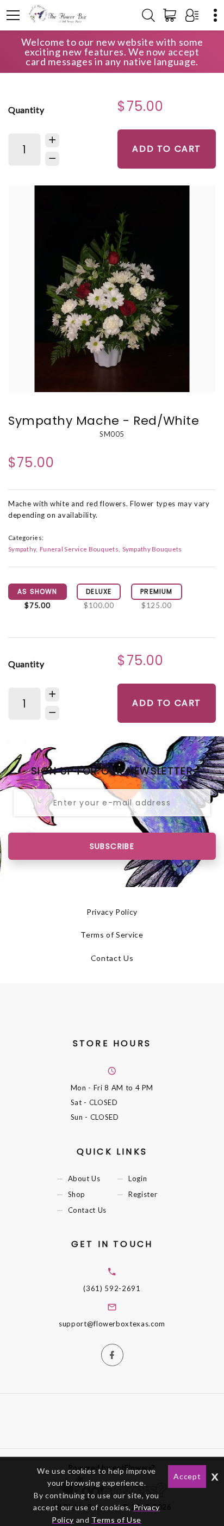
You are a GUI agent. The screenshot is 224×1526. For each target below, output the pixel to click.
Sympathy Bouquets (152, 549)
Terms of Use (116, 1519)
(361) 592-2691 (111, 1288)
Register (142, 1194)
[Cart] (172, 15)
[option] (112, 289)
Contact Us (112, 958)
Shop (77, 1194)
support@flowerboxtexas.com (112, 1323)
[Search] (148, 15)
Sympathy (22, 549)
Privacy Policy (112, 911)
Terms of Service (111, 934)
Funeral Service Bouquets (79, 549)
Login (137, 1178)
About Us (84, 1178)
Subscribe (112, 846)
